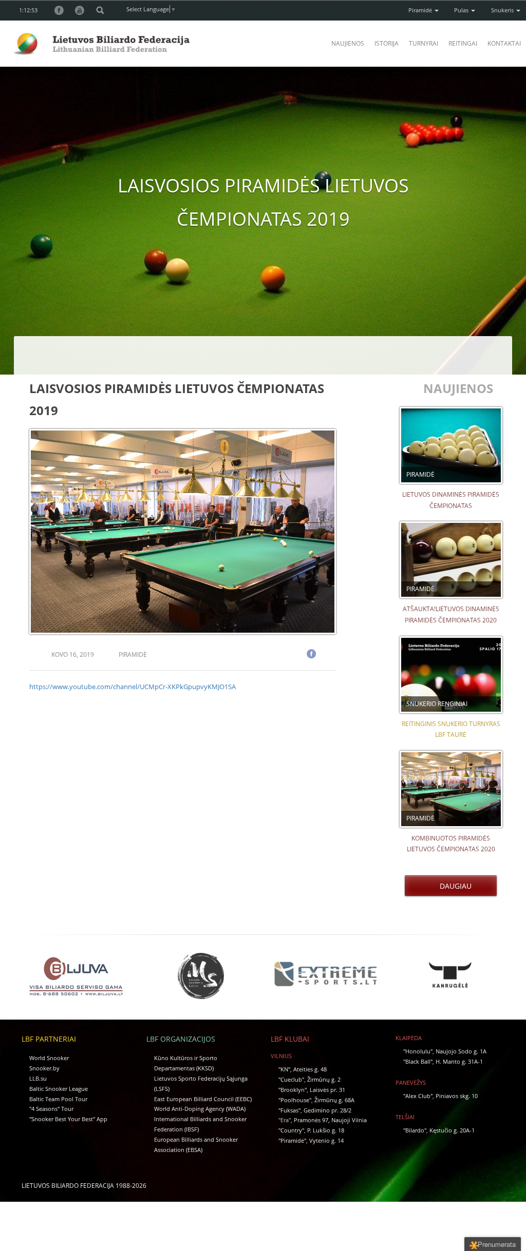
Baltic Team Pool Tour (58, 1099)
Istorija (386, 43)
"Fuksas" (289, 1110)
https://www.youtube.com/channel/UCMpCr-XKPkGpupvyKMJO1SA (132, 686)
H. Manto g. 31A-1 (459, 1061)
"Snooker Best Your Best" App (68, 1119)
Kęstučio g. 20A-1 (452, 1130)
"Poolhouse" (294, 1100)
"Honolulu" (418, 1051)
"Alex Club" (418, 1096)
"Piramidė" (292, 1140)
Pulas (462, 10)
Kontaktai (504, 43)
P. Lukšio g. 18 (325, 1130)
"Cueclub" (291, 1079)
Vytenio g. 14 (326, 1140)
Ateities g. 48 (310, 1069)
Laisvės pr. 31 (327, 1089)
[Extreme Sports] (325, 974)
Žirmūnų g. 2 (324, 1079)
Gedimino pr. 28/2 (327, 1110)
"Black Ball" (418, 1061)
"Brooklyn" (292, 1089)
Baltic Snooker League (58, 1088)
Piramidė (421, 10)
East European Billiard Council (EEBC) (203, 1099)
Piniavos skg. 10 (457, 1096)
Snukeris (503, 10)
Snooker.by (44, 1068)
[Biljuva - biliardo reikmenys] (76, 976)
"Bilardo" (414, 1130)
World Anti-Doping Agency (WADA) (200, 1108)
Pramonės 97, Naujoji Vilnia (330, 1120)
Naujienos (347, 43)
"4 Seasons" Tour (51, 1108)
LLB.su (38, 1078)
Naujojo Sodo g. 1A (461, 1051)
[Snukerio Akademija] (201, 976)
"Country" (291, 1130)
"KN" (284, 1069)
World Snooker (49, 1058)
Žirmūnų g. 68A (334, 1100)
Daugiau (454, 886)
